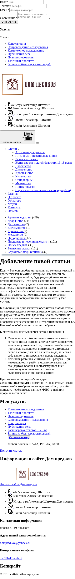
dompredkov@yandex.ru (15, 543)
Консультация (17, 43)
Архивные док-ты (20, 217)
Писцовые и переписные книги (36, 155)
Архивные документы (30, 152)
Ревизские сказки (26, 159)
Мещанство (23, 183)
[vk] (10, 108)
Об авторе (14, 200)
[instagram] (10, 114)
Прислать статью (11, 450)
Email (4, 9)
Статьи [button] (13, 148)
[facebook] (9, 105)
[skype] (10, 125)
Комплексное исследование (26, 50)
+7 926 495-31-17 (11, 558)
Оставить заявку (19, 437)
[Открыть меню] (37, 143)
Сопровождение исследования (28, 47)
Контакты (14, 207)
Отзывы (13, 210)
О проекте (14, 197)
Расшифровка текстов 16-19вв (27, 430)
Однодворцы (23, 179)
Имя (4, 1)
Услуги (12, 204)
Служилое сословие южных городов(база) (43, 190)
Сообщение (9, 18)
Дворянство (23, 166)
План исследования (20, 57)
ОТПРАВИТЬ (9, 21)
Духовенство (23, 169)
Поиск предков (25, 186)
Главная (13, 193)
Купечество (23, 176)
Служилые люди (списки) (25, 251)
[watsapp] (10, 119)
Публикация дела (19, 54)
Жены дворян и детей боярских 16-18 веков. (44, 162)
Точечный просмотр (21, 60)
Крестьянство (24, 173)
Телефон (5, 5)
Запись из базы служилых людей (29, 64)
